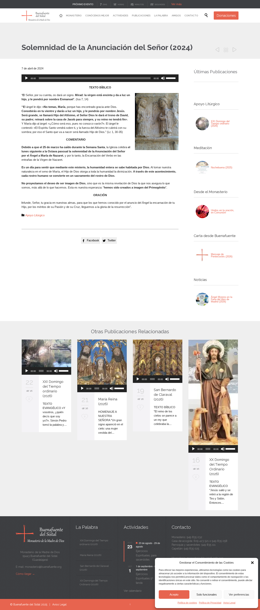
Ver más (176, 4)
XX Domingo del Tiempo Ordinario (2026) (94, 582)
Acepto (174, 594)
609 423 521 (201, 540)
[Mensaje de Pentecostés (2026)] (202, 255)
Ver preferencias (239, 594)
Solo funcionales (206, 594)
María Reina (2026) (90, 555)
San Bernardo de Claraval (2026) (165, 394)
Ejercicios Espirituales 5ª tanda (144, 578)
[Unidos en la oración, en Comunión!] (202, 211)
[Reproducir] (26, 78)
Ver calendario (133, 590)
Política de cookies (187, 602)
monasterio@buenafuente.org (43, 566)
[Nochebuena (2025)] (202, 167)
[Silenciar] (163, 78)
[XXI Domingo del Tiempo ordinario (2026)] (202, 123)
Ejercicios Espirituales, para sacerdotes (146, 555)
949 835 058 (219, 540)
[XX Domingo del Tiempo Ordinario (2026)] (213, 392)
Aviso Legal (229, 602)
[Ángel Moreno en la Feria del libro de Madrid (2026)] (202, 299)
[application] (100, 78)
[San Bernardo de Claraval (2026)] (157, 357)
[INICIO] (61, 15)
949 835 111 (208, 544)
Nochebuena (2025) (221, 167)
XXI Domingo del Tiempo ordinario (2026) (220, 123)
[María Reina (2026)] (102, 362)
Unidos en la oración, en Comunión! (222, 211)
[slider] (171, 77)
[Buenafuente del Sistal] (36, 15)
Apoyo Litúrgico (35, 215)
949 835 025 (191, 548)
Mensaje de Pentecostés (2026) (221, 255)
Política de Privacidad (210, 602)
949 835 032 (194, 537)
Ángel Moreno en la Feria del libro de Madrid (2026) (221, 299)
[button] (252, 563)
